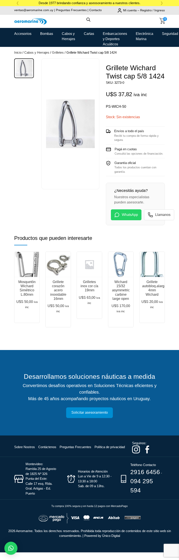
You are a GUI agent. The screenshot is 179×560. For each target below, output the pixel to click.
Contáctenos (47, 447)
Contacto (95, 10)
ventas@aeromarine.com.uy (33, 10)
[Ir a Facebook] (147, 449)
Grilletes (58, 52)
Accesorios (22, 34)
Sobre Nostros (24, 447)
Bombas (46, 34)
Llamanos (162, 215)
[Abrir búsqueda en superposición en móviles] (89, 21)
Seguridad (170, 34)
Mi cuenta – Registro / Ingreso (144, 10)
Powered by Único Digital (102, 536)
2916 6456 (145, 472)
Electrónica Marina (144, 35)
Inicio (18, 52)
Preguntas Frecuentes (71, 10)
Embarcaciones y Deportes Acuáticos (115, 35)
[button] (10, 548)
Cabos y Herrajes (68, 35)
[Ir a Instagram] (136, 449)
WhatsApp (130, 215)
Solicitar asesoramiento (89, 412)
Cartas (89, 34)
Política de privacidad (110, 447)
